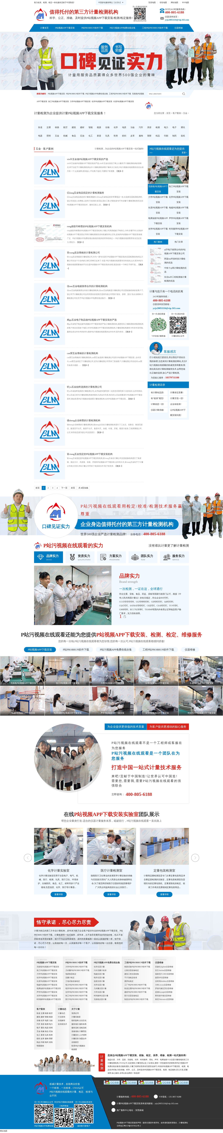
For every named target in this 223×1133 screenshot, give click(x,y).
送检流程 (82, 1028)
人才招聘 (82, 1035)
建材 (42, 1017)
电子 (38, 1028)
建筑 (38, 1017)
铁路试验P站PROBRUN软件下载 (137, 967)
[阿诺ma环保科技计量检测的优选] (156, 261)
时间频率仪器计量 (101, 996)
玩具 (47, 1035)
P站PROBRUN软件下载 (92, 28)
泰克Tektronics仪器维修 (164, 999)
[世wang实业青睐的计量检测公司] (49, 264)
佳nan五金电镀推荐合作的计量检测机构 (87, 286)
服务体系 (82, 1024)
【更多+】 (120, 171)
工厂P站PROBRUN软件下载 (135, 985)
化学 (42, 1020)
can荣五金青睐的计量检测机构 (82, 353)
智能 (47, 1017)
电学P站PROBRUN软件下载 (76, 988)
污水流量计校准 (100, 970)
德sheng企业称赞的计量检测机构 (83, 420)
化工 (38, 1035)
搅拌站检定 (128, 981)
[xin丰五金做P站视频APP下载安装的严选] (49, 170)
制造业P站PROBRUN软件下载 (136, 999)
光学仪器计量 (99, 985)
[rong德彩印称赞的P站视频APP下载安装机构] (49, 233)
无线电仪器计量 (100, 999)
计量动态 (97, 36)
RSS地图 (185, 2)
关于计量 (112, 36)
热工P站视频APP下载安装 (58, 101)
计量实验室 (76, 1017)
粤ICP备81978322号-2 (132, 1126)
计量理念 (82, 1031)
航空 (51, 1013)
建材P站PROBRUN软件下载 (135, 992)
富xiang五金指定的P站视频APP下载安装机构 (90, 454)
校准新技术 (62, 1024)
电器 (47, 1028)
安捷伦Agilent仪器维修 (164, 967)
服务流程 (75, 1028)
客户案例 (82, 36)
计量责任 (75, 1035)
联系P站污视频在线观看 (134, 36)
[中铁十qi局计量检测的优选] (156, 270)
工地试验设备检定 (72, 981)
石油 (51, 1031)
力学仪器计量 (99, 992)
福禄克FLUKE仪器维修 (164, 974)
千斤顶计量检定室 (164, 870)
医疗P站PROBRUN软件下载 (76, 999)
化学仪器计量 (99, 967)
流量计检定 (69, 978)
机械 (42, 1031)
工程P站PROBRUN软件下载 (155, 28)
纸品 (38, 1042)
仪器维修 (178, 28)
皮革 (42, 1039)
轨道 (38, 1013)
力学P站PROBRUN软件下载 (76, 967)
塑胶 (51, 1039)
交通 (42, 1013)
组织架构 (75, 1020)
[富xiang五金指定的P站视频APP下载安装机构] (49, 465)
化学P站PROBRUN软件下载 (76, 992)
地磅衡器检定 (70, 974)
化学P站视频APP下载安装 (102, 101)
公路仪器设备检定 (131, 970)
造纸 (51, 1042)
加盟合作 (82, 1039)
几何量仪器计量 (100, 988)
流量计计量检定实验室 (111, 870)
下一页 (64, 488)
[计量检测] (40, 14)
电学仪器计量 (99, 978)
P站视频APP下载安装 (65, 28)
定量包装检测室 (58, 870)
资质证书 (75, 1013)
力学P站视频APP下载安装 (80, 101)
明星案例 (40, 1046)
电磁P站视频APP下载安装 (178, 210)
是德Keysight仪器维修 (163, 992)
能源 (51, 1017)
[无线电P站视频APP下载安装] (168, 170)
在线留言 (75, 1042)
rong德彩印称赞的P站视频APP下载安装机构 (89, 226)
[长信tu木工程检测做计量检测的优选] (156, 279)
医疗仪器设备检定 (131, 996)
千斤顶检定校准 (130, 978)
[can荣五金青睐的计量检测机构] (49, 364)
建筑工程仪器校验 (131, 974)
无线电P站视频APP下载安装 (158, 189)
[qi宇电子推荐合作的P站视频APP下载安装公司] (156, 252)
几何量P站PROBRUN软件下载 (77, 970)
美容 (42, 1024)
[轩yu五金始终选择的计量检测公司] (49, 398)
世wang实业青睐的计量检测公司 (83, 252)
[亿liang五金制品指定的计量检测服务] (49, 204)
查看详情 (58, 894)
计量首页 (44, 28)
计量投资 (75, 1039)
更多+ (184, 152)
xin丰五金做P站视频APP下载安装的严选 (87, 159)
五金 (185, 113)
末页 (73, 488)
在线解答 (61, 1020)
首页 (168, 113)
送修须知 (75, 1031)
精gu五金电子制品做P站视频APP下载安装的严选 (92, 320)
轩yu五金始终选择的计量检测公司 (84, 387)
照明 (51, 1028)
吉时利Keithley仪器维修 (164, 981)
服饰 (47, 1039)
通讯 (42, 1028)
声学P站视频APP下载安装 (178, 220)
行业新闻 (61, 1017)
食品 (47, 1031)
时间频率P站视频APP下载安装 (178, 231)
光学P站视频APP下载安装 (158, 231)
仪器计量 (174, 1060)
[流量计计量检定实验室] (111, 846)
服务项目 (75, 1024)
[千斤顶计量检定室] (164, 846)
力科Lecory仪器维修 (163, 985)
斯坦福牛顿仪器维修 (163, 996)
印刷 (42, 1042)
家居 (42, 1035)
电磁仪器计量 (99, 974)
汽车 (38, 1024)
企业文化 (82, 1020)
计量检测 (182, 1123)
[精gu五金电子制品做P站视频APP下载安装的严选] (49, 331)
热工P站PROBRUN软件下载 (76, 996)
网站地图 (174, 2)
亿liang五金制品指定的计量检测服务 (85, 193)
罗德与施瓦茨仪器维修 (164, 988)
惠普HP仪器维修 (161, 978)
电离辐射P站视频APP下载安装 (158, 220)
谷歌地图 (163, 2)
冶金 (51, 1020)
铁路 (47, 1013)
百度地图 (152, 2)
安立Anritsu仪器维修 (163, 970)
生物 (38, 1020)
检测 (47, 1024)
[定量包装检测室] (58, 846)
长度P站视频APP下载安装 (123, 101)
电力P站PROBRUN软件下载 (76, 985)
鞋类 (51, 1035)
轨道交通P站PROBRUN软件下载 (137, 988)
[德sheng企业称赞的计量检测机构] (49, 431)
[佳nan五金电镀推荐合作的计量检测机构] (49, 297)
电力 (51, 1024)
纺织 (38, 1039)
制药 (47, 1042)
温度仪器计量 (99, 981)
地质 (47, 1020)
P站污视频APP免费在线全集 (122, 28)
